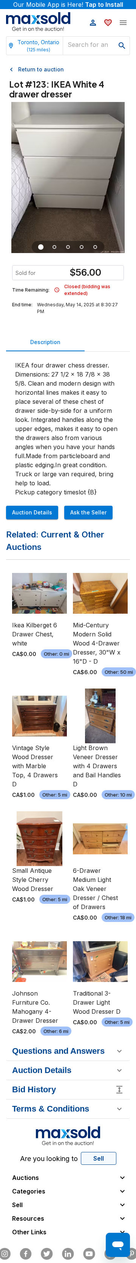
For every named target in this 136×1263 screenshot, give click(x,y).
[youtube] (89, 1254)
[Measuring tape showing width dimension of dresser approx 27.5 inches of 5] (68, 247)
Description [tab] (45, 342)
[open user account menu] (92, 22)
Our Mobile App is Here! (68, 4)
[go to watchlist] (108, 22)
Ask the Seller (88, 512)
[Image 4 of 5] (81, 247)
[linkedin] (68, 1254)
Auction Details (32, 512)
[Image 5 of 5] (95, 247)
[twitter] (47, 1254)
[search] (122, 45)
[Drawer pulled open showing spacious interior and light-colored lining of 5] (54, 247)
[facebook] (26, 1254)
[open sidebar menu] (123, 22)
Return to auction (41, 69)
